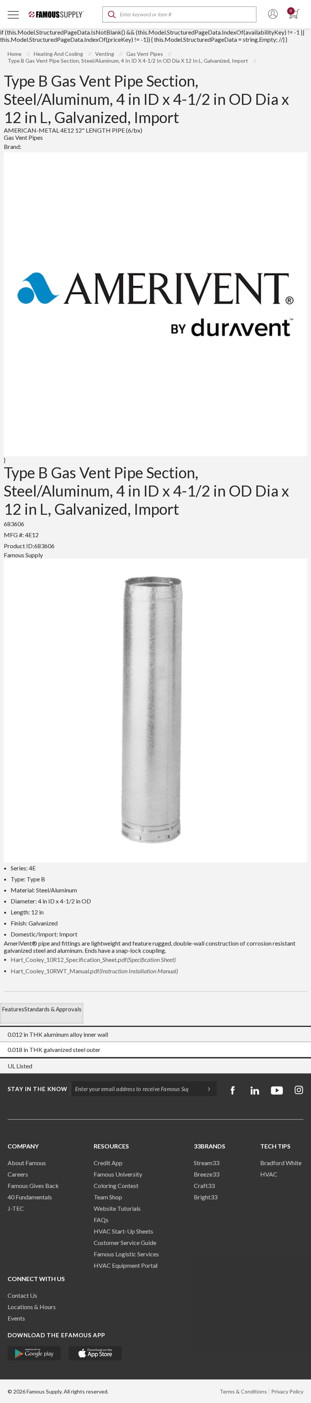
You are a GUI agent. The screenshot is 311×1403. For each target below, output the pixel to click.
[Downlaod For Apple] (95, 1353)
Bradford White (281, 1162)
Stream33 (206, 1162)
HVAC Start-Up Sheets (123, 1231)
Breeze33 (206, 1174)
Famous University (118, 1174)
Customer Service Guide (125, 1242)
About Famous (27, 1162)
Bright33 (205, 1197)
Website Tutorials (117, 1208)
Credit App (108, 1162)
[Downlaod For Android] (34, 1353)
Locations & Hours (32, 1306)
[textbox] (179, 14)
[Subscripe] (205, 1088)
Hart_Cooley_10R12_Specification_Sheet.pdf (93, 959)
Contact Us (22, 1295)
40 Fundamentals (30, 1197)
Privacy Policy (287, 1391)
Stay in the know (38, 1088)
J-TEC (16, 1208)
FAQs (101, 1219)
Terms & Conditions (243, 1391)
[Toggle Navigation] (13, 14)
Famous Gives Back (33, 1185)
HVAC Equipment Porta (125, 1265)
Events (16, 1318)
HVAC (268, 1174)
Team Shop (108, 1197)
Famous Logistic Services (126, 1253)
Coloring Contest (116, 1185)
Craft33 (204, 1185)
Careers (18, 1174)
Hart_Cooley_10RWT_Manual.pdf (94, 970)
